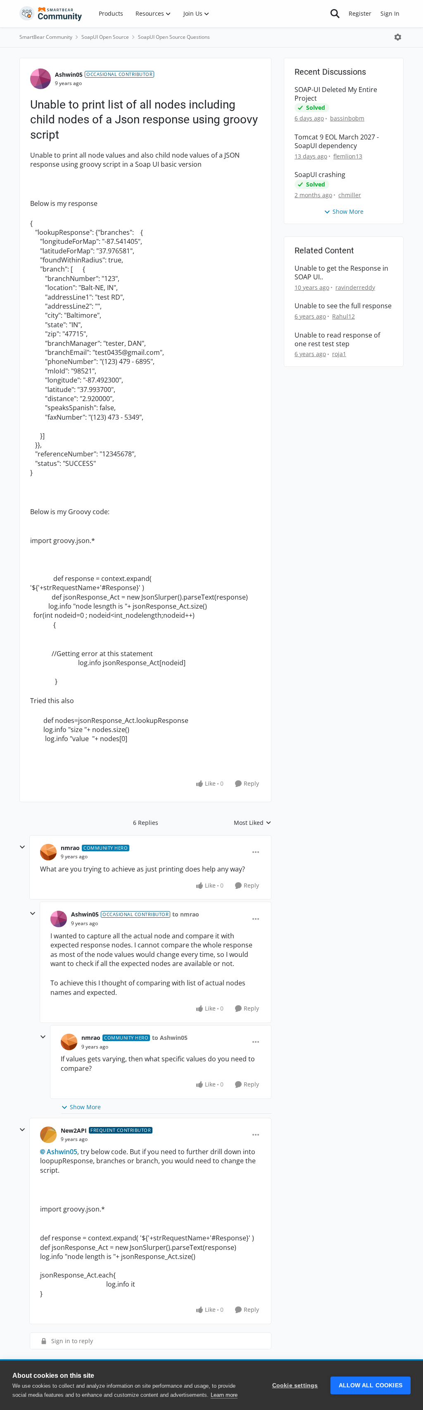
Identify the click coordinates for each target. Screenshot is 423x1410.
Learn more (224, 1395)
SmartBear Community (45, 36)
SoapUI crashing (320, 174)
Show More (85, 1107)
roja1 (339, 354)
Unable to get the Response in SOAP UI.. (341, 272)
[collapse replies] (22, 847)
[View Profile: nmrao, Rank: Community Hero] (48, 852)
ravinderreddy (355, 287)
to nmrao (185, 914)
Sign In (389, 13)
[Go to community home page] (50, 13)
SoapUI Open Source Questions (174, 36)
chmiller (349, 195)
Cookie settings (295, 1385)
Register (360, 13)
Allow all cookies (370, 1385)
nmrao (70, 848)
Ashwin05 (69, 74)
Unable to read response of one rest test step (337, 339)
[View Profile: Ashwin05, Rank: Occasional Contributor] (40, 78)
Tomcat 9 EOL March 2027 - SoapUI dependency (337, 141)
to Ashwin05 (170, 1038)
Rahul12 (343, 316)
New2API (74, 1130)
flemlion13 (347, 156)
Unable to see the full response (343, 306)
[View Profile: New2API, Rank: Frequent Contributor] (48, 1135)
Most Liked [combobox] (252, 823)
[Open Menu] (398, 37)
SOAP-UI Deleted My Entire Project (336, 94)
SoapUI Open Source (105, 36)
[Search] (335, 14)
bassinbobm (347, 118)
